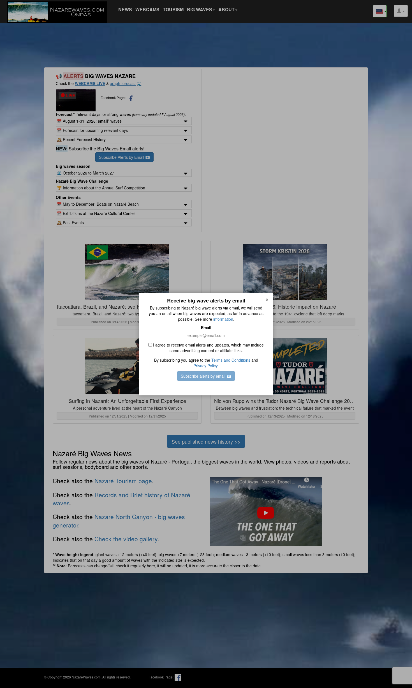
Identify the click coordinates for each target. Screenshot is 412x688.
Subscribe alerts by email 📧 (206, 376)
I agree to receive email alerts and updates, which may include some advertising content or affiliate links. (208, 347)
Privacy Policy (205, 365)
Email (206, 327)
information (223, 319)
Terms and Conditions (230, 360)
